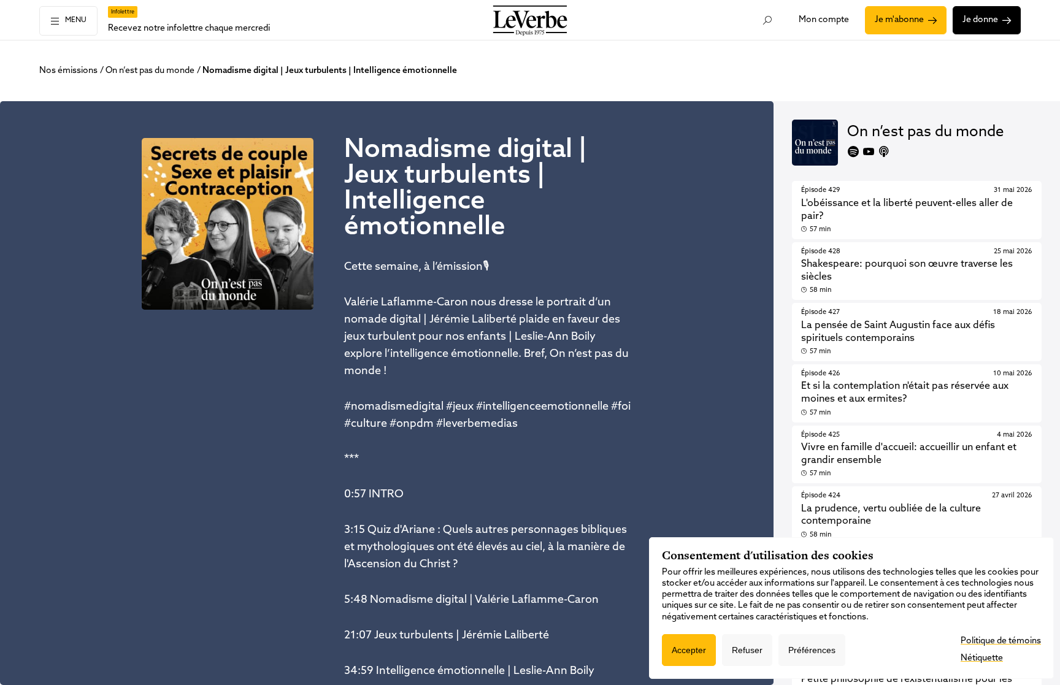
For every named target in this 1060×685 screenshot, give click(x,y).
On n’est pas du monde (150, 70)
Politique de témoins (1001, 641)
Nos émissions (68, 70)
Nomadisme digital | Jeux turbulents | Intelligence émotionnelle (329, 70)
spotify (853, 151)
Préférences (811, 650)
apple (884, 151)
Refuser (747, 650)
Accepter (689, 650)
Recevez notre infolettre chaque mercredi (189, 28)
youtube (868, 151)
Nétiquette (982, 658)
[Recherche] (767, 20)
